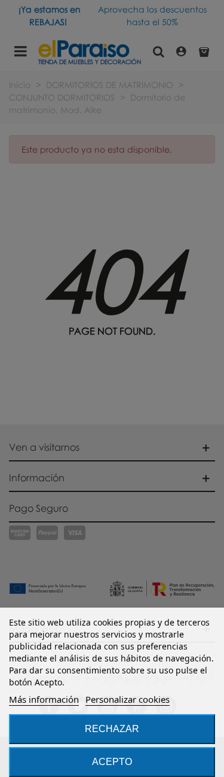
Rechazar (112, 729)
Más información (44, 699)
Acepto (112, 762)
